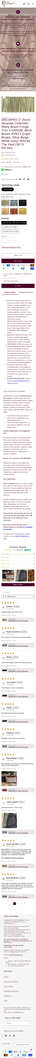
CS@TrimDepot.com (16, 955)
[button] (6, 159)
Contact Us (7, 996)
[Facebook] (20, 179)
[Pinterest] (28, 179)
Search (6, 976)
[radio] (7, 189)
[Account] (33, 4)
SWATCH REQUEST (22, 536)
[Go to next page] (25, 903)
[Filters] (3, 596)
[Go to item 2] (21, 576)
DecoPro (20, 1057)
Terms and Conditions (11, 981)
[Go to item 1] (8, 576)
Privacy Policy (8, 986)
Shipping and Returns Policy (11, 247)
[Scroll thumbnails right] (32, 575)
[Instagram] (24, 179)
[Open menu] (24, 4)
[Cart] (28, 4)
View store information (10, 281)
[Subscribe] (29, 1023)
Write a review (18, 584)
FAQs (5, 1000)
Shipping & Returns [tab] (26, 292)
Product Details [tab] (9, 292)
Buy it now (18, 261)
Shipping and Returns (11, 991)
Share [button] (19, 286)
